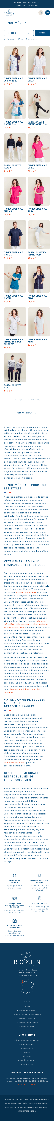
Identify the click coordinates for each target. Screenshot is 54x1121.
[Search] (40, 12)
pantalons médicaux (15, 762)
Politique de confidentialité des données (26, 1107)
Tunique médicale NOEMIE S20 (13, 123)
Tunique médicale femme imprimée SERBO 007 (13, 341)
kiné (22, 627)
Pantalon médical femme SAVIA (38, 253)
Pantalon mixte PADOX (12, 386)
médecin (40, 621)
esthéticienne (11, 627)
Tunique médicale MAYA (37, 297)
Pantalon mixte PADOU (12, 166)
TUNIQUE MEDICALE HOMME (13, 253)
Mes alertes (27, 1064)
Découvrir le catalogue (27, 5)
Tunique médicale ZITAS (37, 79)
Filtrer (42, 33)
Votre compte (27, 1035)
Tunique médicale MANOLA (13, 210)
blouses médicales (26, 592)
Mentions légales (38, 1103)
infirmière (9, 624)
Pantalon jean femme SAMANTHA (37, 123)
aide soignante (24, 624)
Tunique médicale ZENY (37, 210)
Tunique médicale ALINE (37, 340)
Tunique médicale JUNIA (37, 166)
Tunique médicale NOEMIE (13, 297)
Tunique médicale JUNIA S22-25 (13, 79)
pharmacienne (40, 624)
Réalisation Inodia (27, 1111)
